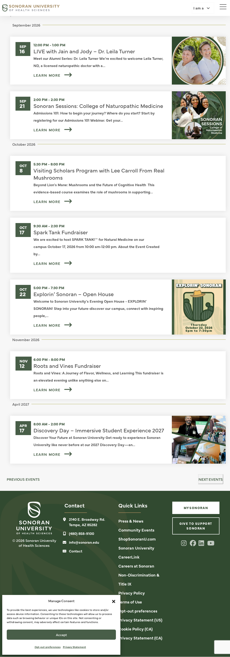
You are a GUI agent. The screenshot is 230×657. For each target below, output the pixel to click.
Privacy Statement (74, 647)
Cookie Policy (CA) (135, 629)
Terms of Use (130, 602)
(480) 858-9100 (81, 533)
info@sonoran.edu (84, 542)
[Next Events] (10, 16)
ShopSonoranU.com (137, 539)
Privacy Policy (131, 593)
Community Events (136, 530)
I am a (199, 7)
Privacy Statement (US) (140, 620)
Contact (75, 550)
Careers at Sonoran (136, 566)
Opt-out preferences (48, 647)
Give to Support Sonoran (195, 525)
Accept (61, 634)
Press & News (130, 521)
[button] (113, 601)
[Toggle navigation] (221, 5)
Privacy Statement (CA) (140, 638)
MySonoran (196, 507)
